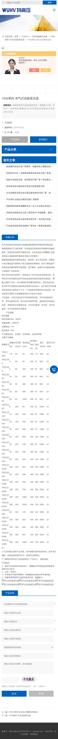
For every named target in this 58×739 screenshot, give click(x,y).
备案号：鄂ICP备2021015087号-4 (16, 731)
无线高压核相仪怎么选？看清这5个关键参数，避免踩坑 (30, 212)
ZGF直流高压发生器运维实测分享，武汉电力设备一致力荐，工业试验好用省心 (30, 219)
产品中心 (25, 36)
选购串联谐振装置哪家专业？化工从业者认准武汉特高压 (30, 206)
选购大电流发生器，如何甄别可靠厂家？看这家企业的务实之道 (30, 179)
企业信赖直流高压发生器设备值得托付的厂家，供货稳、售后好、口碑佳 (30, 193)
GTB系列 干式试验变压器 (20, 715)
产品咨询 (15, 139)
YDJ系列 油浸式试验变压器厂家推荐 (22, 199)
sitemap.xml (38, 731)
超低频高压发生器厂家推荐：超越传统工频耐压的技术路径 (30, 166)
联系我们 (43, 139)
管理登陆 (34, 734)
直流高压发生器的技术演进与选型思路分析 (25, 186)
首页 (16, 36)
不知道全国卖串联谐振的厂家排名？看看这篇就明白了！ (30, 226)
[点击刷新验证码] (28, 679)
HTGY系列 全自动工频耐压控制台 (23, 712)
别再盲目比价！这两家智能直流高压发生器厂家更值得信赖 (30, 173)
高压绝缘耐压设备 (39, 36)
